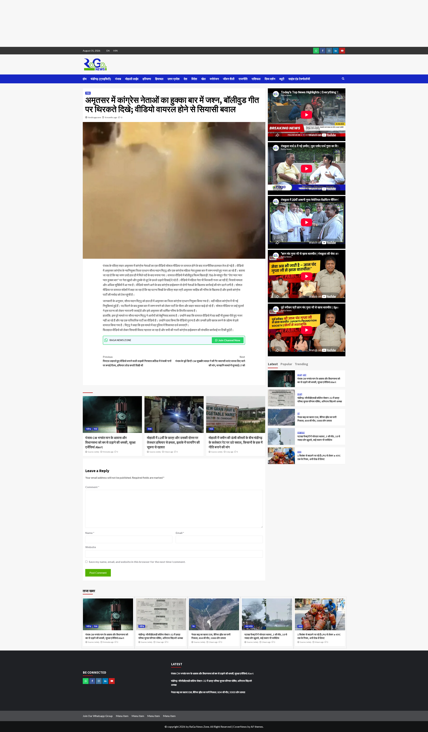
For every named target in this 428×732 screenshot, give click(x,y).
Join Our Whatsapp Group (98, 715)
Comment (92, 487)
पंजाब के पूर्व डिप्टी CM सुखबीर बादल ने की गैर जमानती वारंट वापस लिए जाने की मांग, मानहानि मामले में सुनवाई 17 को (210, 361)
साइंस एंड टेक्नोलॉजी (299, 79)
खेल (203, 79)
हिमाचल (159, 79)
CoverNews (240, 726)
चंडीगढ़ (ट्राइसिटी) (101, 79)
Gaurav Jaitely (93, 452)
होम (84, 79)
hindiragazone (94, 117)
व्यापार (299, 452)
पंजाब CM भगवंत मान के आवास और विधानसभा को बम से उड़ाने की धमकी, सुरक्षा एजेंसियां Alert (110, 442)
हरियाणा (147, 79)
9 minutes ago (108, 452)
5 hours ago (169, 452)
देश (185, 79)
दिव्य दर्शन (270, 79)
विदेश (194, 79)
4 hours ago (319, 642)
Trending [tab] (301, 364)
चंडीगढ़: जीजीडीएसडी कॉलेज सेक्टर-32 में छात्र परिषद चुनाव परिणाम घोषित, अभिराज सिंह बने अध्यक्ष (211, 682)
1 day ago (229, 452)
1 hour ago (160, 642)
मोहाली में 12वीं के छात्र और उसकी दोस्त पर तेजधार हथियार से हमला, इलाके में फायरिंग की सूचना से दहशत (173, 442)
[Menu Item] (323, 51)
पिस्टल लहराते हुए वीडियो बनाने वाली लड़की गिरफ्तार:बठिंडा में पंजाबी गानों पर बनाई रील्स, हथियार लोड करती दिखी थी (137, 361)
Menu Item (122, 715)
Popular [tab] (286, 364)
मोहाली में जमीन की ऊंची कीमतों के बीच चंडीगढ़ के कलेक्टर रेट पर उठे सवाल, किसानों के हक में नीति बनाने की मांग (235, 442)
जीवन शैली (228, 79)
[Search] (343, 79)
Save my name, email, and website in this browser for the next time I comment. (137, 561)
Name (89, 532)
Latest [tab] (273, 364)
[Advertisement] (100, 23)
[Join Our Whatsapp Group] (316, 51)
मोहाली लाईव (131, 79)
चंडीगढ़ (88, 429)
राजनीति (243, 79)
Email (180, 532)
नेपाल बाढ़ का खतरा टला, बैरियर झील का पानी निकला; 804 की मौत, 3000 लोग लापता (208, 692)
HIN (115, 50)
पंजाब (118, 79)
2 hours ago (213, 642)
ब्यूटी (281, 79)
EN (108, 50)
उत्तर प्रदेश (174, 79)
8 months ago (111, 117)
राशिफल (256, 79)
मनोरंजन (214, 79)
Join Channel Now (229, 340)
